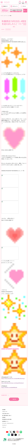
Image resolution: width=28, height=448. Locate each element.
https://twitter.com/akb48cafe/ (9, 387)
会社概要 (3, 409)
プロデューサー (4, 411)
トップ (1, 15)
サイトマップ (4, 425)
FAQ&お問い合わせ (5, 413)
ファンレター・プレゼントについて (7, 423)
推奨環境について (5, 421)
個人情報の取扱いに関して (6, 415)
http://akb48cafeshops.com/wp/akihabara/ (12, 383)
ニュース (5, 15)
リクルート (4, 427)
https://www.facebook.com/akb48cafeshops (13, 378)
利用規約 (3, 417)
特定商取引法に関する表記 (6, 419)
